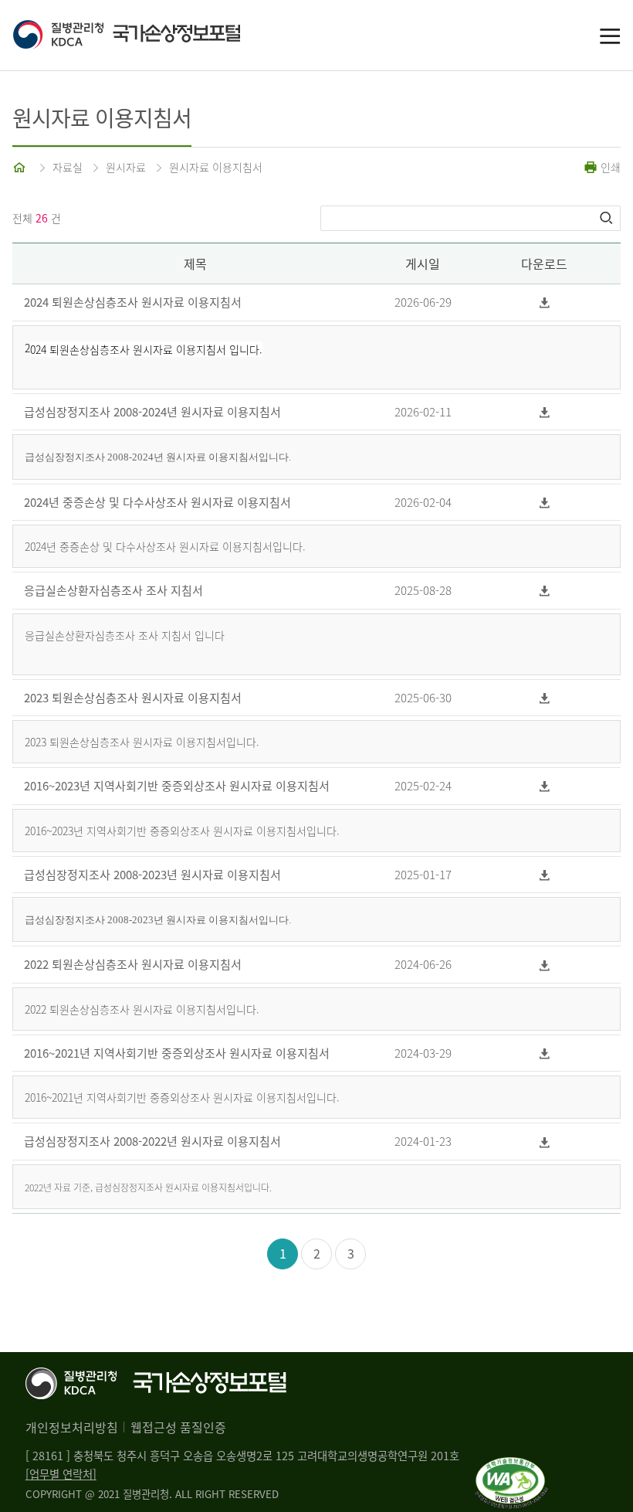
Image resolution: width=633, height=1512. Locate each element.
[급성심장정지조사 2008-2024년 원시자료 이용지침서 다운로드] (544, 412)
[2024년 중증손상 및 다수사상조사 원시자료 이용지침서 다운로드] (544, 502)
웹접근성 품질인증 (178, 1427)
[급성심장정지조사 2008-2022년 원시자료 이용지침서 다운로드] (544, 1141)
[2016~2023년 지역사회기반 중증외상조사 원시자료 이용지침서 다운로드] (544, 786)
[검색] (607, 218)
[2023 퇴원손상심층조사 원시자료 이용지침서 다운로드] (544, 698)
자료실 (67, 167)
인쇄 (609, 167)
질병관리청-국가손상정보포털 (164, 35)
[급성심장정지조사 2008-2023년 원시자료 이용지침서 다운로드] (544, 875)
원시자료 (126, 167)
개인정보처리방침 (71, 1427)
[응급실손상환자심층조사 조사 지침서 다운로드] (544, 590)
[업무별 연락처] (60, 1474)
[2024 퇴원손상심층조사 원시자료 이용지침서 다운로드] (544, 302)
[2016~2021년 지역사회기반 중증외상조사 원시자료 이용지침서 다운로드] (544, 1053)
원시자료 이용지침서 (215, 167)
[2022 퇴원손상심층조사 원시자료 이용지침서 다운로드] (544, 964)
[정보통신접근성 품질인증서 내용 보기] (511, 1466)
